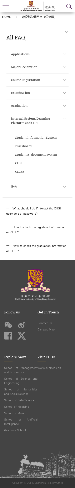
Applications (20, 54)
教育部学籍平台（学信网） (39, 17)
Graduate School (15, 430)
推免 (14, 186)
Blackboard (23, 146)
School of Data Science (19, 400)
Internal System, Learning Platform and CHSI (30, 121)
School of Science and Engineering (21, 381)
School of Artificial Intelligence (21, 422)
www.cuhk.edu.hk (49, 368)
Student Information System (36, 137)
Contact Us (45, 323)
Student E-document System (36, 155)
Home (6, 17)
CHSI (18, 163)
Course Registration (25, 80)
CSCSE (19, 172)
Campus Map (46, 329)
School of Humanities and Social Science (21, 392)
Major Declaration (24, 67)
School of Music (14, 413)
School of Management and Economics (21, 370)
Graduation (19, 106)
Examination (20, 93)
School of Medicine (16, 407)
